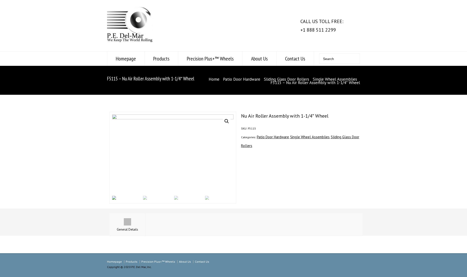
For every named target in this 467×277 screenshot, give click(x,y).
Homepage (126, 58)
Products (161, 58)
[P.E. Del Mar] (130, 41)
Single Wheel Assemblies (335, 79)
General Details (127, 229)
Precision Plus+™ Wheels (210, 58)
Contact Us (295, 58)
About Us (259, 58)
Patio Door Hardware (241, 79)
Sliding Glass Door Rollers (286, 79)
